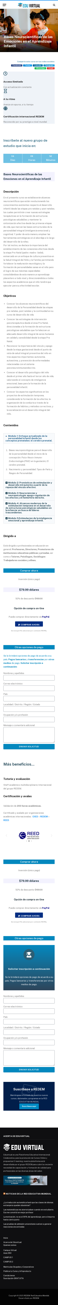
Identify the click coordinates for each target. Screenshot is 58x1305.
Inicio (5, 1238)
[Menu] (4, 5)
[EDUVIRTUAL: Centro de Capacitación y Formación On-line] (29, 5)
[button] (16, 65)
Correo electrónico (13, 683)
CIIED (35, 816)
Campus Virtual (10, 1250)
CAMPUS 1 (8, 1257)
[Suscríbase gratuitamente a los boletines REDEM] (25, 1180)
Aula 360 (7, 1253)
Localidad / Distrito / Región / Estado (21, 704)
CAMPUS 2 (8, 1262)
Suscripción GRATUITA (13, 1278)
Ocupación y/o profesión (15, 715)
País (5, 694)
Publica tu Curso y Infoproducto (17, 1271)
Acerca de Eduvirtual (12, 1242)
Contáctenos (9, 1275)
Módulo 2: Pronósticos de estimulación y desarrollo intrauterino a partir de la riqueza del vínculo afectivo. (29, 485)
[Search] (53, 5)
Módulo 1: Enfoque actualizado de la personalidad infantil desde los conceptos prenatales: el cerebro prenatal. (29, 438)
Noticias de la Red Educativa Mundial (28, 1194)
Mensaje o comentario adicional (19, 725)
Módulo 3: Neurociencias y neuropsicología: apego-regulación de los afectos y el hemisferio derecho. (28, 495)
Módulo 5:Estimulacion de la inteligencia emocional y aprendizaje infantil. (30, 519)
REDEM (44, 816)
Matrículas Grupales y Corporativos (18, 1267)
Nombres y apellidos (13, 673)
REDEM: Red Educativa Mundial (36, 1296)
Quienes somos (9, 1245)
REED (6, 820)
